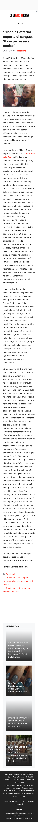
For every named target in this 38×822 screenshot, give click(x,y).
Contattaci (19, 804)
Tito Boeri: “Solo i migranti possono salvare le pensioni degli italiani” (18, 581)
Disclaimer (9, 819)
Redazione (18, 819)
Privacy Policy (28, 819)
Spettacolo (11, 574)
